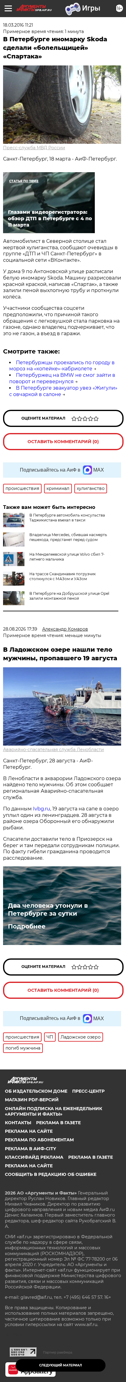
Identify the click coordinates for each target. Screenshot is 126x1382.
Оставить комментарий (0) (63, 441)
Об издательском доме (36, 1091)
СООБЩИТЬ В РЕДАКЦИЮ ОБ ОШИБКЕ (50, 1174)
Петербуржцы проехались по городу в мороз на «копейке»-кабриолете (62, 366)
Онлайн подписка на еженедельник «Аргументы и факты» (53, 1111)
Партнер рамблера (57, 1352)
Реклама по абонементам (39, 1140)
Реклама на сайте (29, 1131)
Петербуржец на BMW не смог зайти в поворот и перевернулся (62, 378)
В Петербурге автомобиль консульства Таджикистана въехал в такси (67, 517)
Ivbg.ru (41, 809)
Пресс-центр (88, 1091)
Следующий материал (60, 1365)
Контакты (18, 1122)
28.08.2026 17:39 (20, 629)
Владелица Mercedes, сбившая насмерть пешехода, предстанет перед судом (68, 537)
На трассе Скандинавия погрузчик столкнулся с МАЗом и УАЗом (62, 576)
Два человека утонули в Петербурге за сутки (48, 909)
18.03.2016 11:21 (18, 25)
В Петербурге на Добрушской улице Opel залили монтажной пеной (69, 596)
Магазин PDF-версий (32, 1099)
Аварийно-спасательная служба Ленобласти (53, 749)
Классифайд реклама (34, 1157)
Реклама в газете (58, 1122)
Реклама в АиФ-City (30, 1148)
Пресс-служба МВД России (34, 147)
